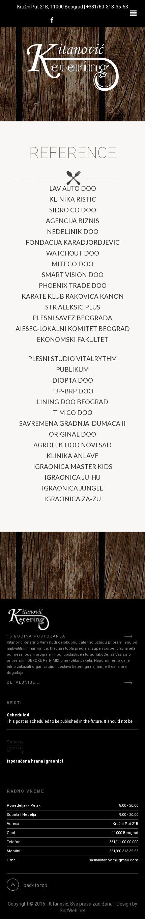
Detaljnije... (23, 682)
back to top (35, 885)
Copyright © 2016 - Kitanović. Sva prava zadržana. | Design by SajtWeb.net (72, 907)
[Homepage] (72, 67)
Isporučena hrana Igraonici (35, 761)
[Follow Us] (52, 20)
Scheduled (18, 715)
